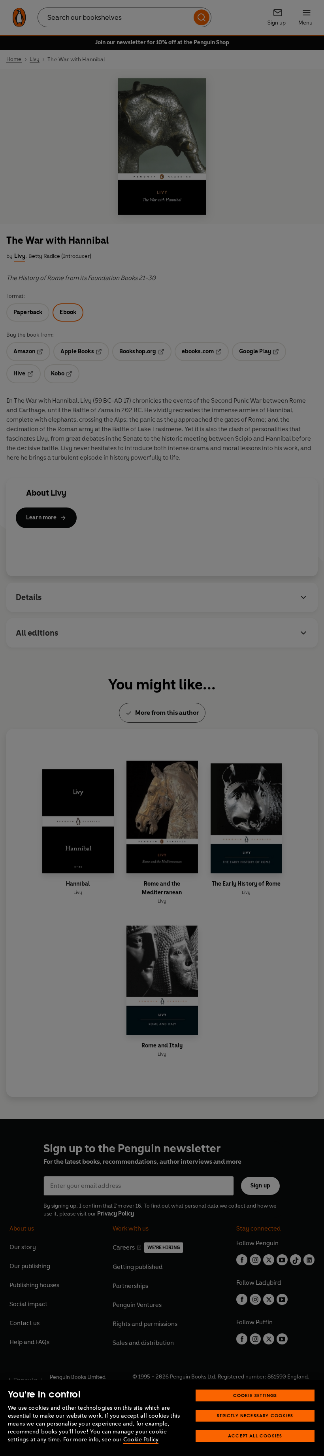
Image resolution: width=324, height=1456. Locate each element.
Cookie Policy (140, 1439)
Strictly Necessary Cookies (255, 1415)
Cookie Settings (255, 1395)
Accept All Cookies (255, 1436)
